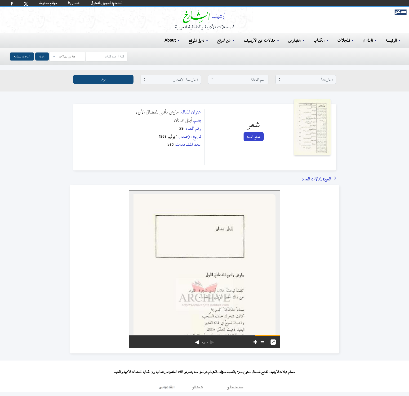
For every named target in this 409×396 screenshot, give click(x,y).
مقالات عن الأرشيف (259, 40)
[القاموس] (167, 388)
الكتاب (319, 40)
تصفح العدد (254, 136)
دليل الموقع (196, 40)
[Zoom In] (255, 342)
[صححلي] (234, 388)
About (170, 40)
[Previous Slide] (212, 341)
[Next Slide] (197, 341)
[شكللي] (197, 388)
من (204, 342)
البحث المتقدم (22, 56)
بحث (42, 56)
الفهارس (294, 40)
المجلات (344, 40)
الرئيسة (391, 40)
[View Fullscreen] (273, 342)
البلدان (368, 40)
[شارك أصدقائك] (11, 3)
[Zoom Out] (262, 342)
